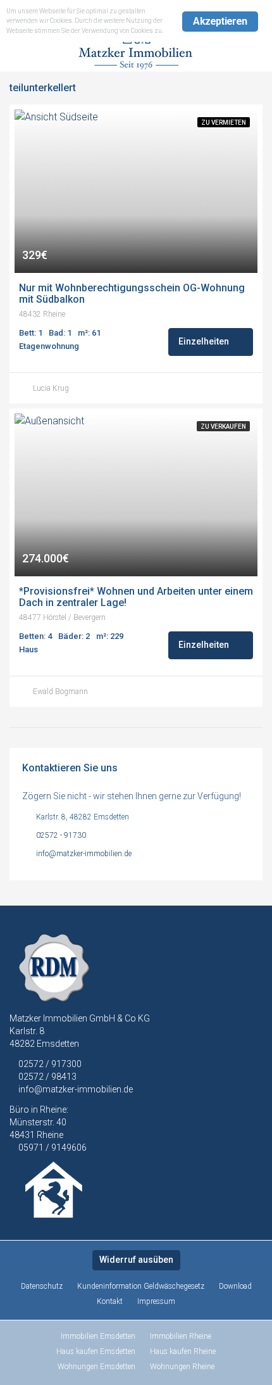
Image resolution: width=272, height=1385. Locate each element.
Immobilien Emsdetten (98, 1336)
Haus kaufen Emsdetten (95, 1351)
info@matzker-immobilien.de (84, 853)
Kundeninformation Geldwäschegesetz (140, 1286)
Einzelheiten (204, 341)
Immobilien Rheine (180, 1336)
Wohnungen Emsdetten (96, 1366)
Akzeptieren (220, 21)
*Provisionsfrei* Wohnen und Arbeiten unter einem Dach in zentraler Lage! (136, 597)
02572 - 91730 (61, 835)
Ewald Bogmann (60, 691)
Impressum (156, 1301)
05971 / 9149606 (52, 1147)
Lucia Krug (51, 388)
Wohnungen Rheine (182, 1366)
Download (235, 1286)
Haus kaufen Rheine (183, 1351)
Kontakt (110, 1301)
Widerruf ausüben (136, 1260)
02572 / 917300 (49, 1064)
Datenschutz (42, 1286)
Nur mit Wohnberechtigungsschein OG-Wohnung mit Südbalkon (133, 293)
